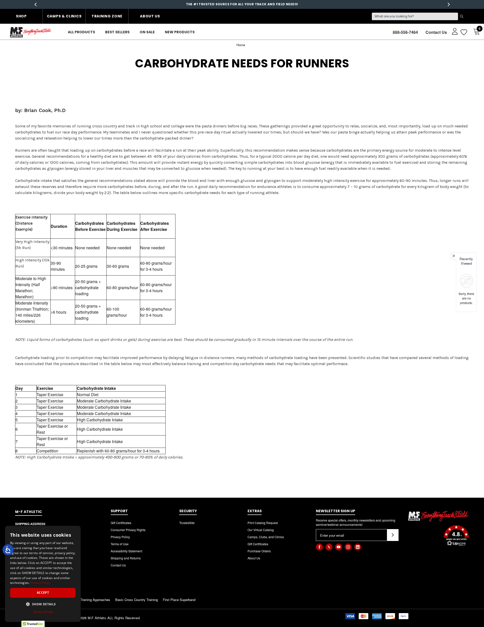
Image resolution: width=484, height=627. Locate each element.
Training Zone (107, 16)
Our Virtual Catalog (261, 530)
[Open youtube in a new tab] (338, 547)
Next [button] (448, 4)
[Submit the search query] (461, 16)
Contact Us (436, 32)
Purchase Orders (259, 551)
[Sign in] (452, 31)
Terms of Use (120, 544)
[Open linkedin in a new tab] (357, 547)
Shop (21, 16)
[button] (438, 536)
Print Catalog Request (263, 523)
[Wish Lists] (463, 32)
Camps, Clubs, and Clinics (266, 537)
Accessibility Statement (126, 551)
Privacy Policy (120, 537)
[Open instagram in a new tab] (348, 547)
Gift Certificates (121, 523)
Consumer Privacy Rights (128, 530)
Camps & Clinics (64, 16)
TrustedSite (187, 523)
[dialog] (43, 574)
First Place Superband (179, 599)
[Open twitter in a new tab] (328, 547)
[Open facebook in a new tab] (319, 547)
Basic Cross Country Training (136, 599)
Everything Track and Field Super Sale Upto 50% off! (242, 4)
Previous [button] (35, 4)
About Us (150, 16)
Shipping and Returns (126, 558)
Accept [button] (43, 592)
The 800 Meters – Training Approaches (82, 599)
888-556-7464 (405, 32)
